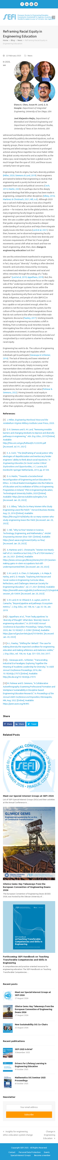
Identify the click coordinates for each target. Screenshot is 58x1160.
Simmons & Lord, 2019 (25, 175)
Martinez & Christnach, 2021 (16, 199)
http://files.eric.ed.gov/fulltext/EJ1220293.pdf (24, 443)
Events (47, 1152)
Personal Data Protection (30, 1152)
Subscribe (29, 1114)
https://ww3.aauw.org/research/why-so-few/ (24, 540)
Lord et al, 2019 (19, 277)
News (30, 56)
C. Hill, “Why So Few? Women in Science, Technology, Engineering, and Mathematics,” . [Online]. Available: (27, 533)
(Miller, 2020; (9, 175)
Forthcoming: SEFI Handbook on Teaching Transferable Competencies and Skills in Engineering (26, 959)
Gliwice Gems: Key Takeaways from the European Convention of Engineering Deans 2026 (27, 887)
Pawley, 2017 (30, 318)
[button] (53, 17)
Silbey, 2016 (49, 196)
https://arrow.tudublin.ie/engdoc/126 (29, 497)
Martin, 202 (14, 189)
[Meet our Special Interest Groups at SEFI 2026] (29, 766)
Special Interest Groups (21, 1155)
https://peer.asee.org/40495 (16, 704)
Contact (11, 1152)
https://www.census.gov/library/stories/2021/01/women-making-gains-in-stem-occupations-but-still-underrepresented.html (29, 563)
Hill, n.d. (33, 199)
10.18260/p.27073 (11, 673)
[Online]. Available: (41, 630)
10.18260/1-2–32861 (22, 630)
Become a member (42, 1155)
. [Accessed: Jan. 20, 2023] (37, 567)
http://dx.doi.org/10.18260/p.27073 (19, 677)
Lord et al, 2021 (40, 230)
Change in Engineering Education (49, 1135)
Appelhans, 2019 (35, 277)
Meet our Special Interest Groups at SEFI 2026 (28, 796)
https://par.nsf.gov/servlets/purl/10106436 (23, 633)
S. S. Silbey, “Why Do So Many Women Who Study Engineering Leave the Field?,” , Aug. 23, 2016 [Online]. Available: (29, 509)
